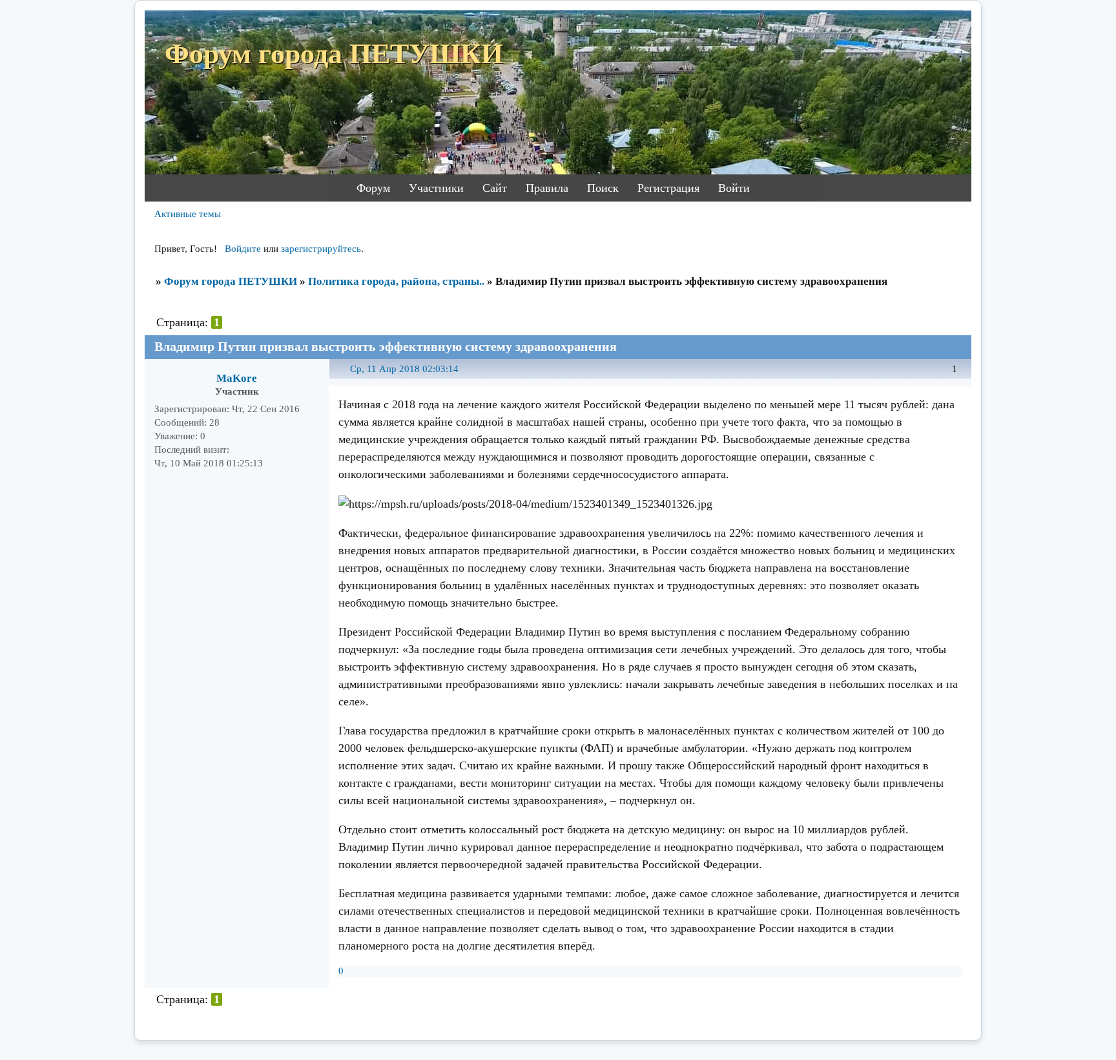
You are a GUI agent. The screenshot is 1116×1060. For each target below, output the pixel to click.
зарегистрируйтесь (321, 249)
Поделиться (344, 376)
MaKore (236, 378)
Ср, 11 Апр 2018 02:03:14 (404, 369)
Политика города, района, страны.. (396, 281)
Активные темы (187, 214)
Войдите (243, 249)
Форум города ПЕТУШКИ (230, 281)
